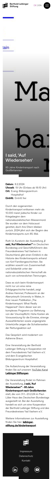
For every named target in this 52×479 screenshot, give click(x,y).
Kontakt (26, 460)
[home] (15, 5)
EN (39, 5)
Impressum (26, 451)
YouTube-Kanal (27, 371)
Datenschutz (26, 456)
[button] (46, 5)
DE (35, 5)
